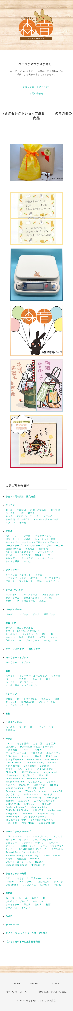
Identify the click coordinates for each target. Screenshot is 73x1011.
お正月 (35, 898)
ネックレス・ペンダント (18, 575)
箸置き (31, 513)
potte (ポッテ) (28, 846)
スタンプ (26, 555)
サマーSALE (12, 924)
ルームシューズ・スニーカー (21, 682)
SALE (9, 916)
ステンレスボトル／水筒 (46, 519)
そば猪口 (21, 510)
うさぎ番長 (23, 743)
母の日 (27, 904)
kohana (55, 785)
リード (22, 727)
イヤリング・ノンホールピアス (22, 578)
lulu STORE (51, 759)
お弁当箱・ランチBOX (17, 519)
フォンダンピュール (43, 839)
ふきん (43, 601)
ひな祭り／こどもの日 (17, 901)
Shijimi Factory (45, 813)
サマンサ (43, 775)
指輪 (39, 581)
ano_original (50, 772)
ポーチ (36, 614)
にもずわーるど (36, 788)
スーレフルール (52, 855)
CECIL (9, 743)
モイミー (10, 839)
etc (56, 640)
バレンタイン (40, 901)
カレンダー (11, 558)
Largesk (44, 766)
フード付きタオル (26, 601)
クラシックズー (14, 836)
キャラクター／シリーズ (18, 831)
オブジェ (26, 662)
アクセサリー (12, 570)
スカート (37, 679)
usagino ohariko (15, 781)
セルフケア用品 (25, 628)
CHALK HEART (14, 762)
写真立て (45, 699)
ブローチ (10, 581)
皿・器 (9, 510)
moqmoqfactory (35, 762)
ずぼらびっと (38, 865)
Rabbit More (34, 759)
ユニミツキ (24, 801)
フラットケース (46, 552)
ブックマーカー (55, 545)
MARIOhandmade (37, 778)
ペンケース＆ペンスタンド (19, 552)
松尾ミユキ (52, 756)
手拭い (9, 601)
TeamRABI (27, 813)
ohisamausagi (34, 797)
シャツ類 (56, 676)
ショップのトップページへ (36, 87)
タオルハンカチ (32, 598)
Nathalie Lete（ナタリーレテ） (22, 855)
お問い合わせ (36, 93)
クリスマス (11, 908)
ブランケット (33, 640)
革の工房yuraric (30, 772)
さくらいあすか (45, 769)
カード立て (27, 558)
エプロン (10, 522)
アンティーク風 (47, 702)
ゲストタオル (12, 598)
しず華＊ (50, 781)
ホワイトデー (12, 904)
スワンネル (57, 849)
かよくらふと (12, 794)
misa (48, 878)
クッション (11, 702)
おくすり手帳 (12, 561)
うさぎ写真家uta (14, 759)
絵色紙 (27, 539)
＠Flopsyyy (53, 797)
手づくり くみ (14, 769)
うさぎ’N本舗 (13, 766)
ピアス (38, 575)
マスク (53, 637)
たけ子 (29, 769)
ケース (9, 628)
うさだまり (11, 823)
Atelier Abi (11, 772)
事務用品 (30, 549)
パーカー (10, 679)
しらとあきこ (35, 781)
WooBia (34, 858)
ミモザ (9, 858)
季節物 (9, 893)
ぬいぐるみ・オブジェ (17, 657)
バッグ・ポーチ (14, 609)
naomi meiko (14, 797)
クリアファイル (43, 536)
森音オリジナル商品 (16, 873)
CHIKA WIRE (13, 804)
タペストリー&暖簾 (27, 699)
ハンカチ (48, 598)
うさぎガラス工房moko (29, 878)
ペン (8, 536)
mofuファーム (31, 794)
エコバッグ (22, 614)
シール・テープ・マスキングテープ (24, 545)
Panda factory (13, 791)
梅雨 (48, 904)
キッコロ (26, 756)
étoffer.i (10, 801)
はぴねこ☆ (29, 775)
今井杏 (38, 750)
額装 (57, 699)
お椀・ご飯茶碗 (38, 510)
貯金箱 (9, 699)
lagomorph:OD (47, 823)
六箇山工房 (38, 810)
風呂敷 (31, 637)
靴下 (48, 679)
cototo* (52, 762)
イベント (26, 908)
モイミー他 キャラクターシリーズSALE (26, 933)
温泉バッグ (49, 614)
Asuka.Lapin (13, 816)
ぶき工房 (51, 743)
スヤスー (53, 843)
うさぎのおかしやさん (41, 820)
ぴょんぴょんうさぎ (16, 753)
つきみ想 (47, 794)
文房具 (9, 531)
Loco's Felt (56, 791)
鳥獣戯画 (21, 858)
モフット (23, 839)
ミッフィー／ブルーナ (37, 836)
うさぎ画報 (11, 750)
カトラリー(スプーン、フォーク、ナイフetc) (29, 516)
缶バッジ (10, 637)
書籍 (8, 713)
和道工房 (46, 804)
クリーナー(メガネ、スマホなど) (23, 631)
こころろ (10, 785)
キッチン (10, 505)
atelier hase (54, 810)
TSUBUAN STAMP (16, 820)
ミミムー (10, 849)
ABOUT (34, 983)
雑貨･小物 (11, 623)
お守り (42, 637)
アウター (23, 679)
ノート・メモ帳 (23, 536)
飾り (32, 727)
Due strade (12, 885)
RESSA (39, 862)
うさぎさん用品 (14, 722)
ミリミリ (58, 836)
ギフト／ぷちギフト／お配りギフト (24, 649)
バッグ (9, 614)
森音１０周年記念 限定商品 (21, 496)
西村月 (38, 756)
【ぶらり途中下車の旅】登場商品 (23, 941)
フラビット (11, 846)
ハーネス (10, 727)
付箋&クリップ (42, 555)
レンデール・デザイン (32, 843)
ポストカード (12, 539)
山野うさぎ (39, 785)
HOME (17, 983)
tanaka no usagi (15, 788)
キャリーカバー (47, 727)
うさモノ (26, 750)
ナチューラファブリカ (52, 846)
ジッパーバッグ (45, 558)
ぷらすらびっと (54, 753)
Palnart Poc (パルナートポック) (23, 852)
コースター (11, 513)
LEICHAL (11, 747)
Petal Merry (27, 823)
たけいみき (11, 756)
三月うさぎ (36, 753)
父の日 (38, 904)
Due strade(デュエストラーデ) (36, 747)
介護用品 (10, 730)
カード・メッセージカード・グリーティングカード (32, 542)
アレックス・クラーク (35, 816)
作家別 (9, 738)
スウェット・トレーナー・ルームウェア (26, 676)
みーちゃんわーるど (44, 801)
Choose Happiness (16, 865)
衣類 (8, 671)
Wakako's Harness (36, 791)
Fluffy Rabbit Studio (17, 810)
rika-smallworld (14, 778)
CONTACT (53, 983)
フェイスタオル (29, 594)
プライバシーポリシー (17, 992)
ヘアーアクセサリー (52, 578)
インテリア (11, 694)
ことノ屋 (37, 743)
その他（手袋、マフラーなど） (22, 685)
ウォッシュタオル (51, 594)
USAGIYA (24, 785)
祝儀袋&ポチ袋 (13, 549)
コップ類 (55, 510)
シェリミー (11, 843)
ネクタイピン (53, 581)
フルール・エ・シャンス (18, 862)
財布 (21, 637)
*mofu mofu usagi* (16, 807)
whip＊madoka (39, 807)
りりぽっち (11, 813)
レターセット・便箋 (45, 539)
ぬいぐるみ (11, 662)
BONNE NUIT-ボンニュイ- (33, 849)
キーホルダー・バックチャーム (22, 634)
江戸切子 (45, 885)
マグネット (11, 555)
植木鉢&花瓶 (28, 702)
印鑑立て (10, 640)
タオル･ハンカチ (14, 589)
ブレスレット (26, 581)
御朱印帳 (43, 549)
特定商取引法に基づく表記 (53, 992)
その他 (22, 522)
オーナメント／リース (17, 705)
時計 (44, 634)
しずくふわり (31, 804)
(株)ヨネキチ (12, 775)
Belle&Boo (30, 766)
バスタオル (11, 594)
